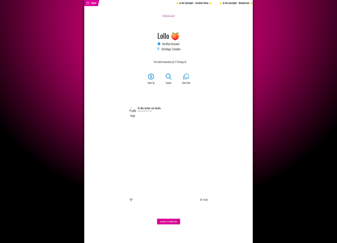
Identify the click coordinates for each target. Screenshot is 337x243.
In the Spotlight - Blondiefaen (227, 3)
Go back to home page (168, 221)
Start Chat (186, 83)
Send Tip (151, 83)
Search (168, 83)
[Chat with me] (131, 200)
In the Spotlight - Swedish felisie (184, 3)
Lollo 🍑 (168, 35)
